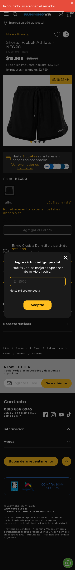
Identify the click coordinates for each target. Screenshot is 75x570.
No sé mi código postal (25, 290)
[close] (66, 258)
